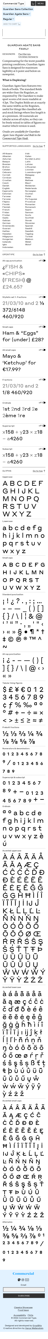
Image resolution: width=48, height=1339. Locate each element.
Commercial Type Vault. (15, 138)
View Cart (33, 3)
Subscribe (24, 1295)
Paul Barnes (24, 54)
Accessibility (20, 1315)
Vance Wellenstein (34, 1328)
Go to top (38, 146)
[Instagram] (23, 1280)
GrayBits (37, 1325)
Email (23, 1285)
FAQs (30, 1315)
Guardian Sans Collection (18, 8)
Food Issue (23, 1310)
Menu (41, 3)
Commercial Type (13, 3)
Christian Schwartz (28, 56)
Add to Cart (10, 24)
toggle (30, 14)
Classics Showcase (23, 1307)
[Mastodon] (19, 1279)
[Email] (27, 1280)
